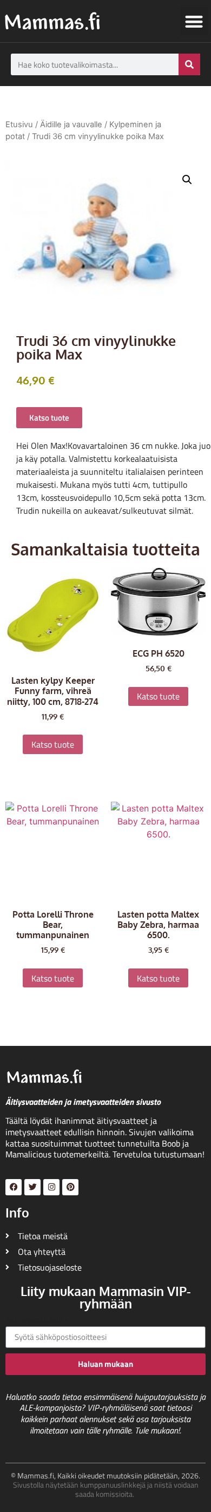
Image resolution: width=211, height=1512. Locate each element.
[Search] (189, 64)
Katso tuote (52, 744)
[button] (194, 21)
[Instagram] (51, 1187)
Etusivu (19, 124)
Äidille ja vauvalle (71, 124)
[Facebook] (13, 1187)
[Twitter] (32, 1187)
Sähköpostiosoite (36, 1320)
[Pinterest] (70, 1187)
